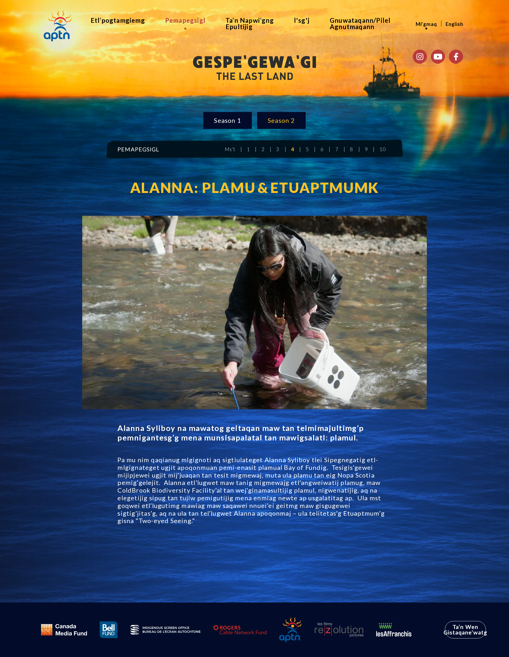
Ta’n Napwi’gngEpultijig (250, 23)
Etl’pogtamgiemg (118, 20)
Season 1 (227, 120)
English (454, 24)
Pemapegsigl (185, 20)
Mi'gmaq (426, 24)
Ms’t (230, 149)
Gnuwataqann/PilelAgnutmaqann (360, 23)
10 (382, 149)
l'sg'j (302, 20)
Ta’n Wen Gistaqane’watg (465, 629)
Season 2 (281, 120)
